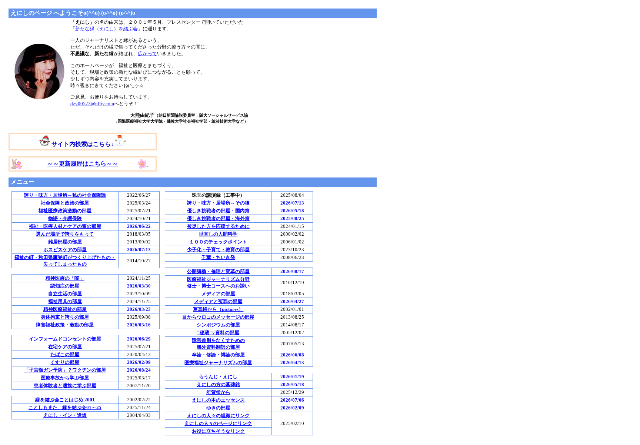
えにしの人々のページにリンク (218, 423)
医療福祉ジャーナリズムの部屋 (218, 362)
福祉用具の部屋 (65, 301)
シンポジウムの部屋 (218, 325)
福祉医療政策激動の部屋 (65, 210)
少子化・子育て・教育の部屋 (218, 249)
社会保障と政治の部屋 (65, 203)
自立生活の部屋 (65, 293)
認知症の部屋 (64, 286)
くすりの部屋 (64, 362)
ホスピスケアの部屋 (65, 249)
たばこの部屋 (64, 354)
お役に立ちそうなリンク (218, 431)
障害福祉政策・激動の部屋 (65, 325)
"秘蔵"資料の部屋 (218, 332)
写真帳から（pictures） (218, 309)
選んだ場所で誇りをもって (65, 234)
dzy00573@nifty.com (92, 103)
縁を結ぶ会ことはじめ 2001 (65, 399)
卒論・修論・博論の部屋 (218, 355)
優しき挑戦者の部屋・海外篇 (218, 218)
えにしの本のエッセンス (218, 400)
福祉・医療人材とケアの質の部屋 (65, 226)
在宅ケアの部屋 (65, 346)
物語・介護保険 (65, 218)
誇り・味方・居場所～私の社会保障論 (65, 195)
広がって (147, 53)
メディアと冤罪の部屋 (218, 301)
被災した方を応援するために (218, 226)
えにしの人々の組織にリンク (218, 415)
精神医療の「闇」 (65, 278)
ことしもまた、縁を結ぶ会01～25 (65, 407)
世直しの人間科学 (218, 234)
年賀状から (218, 392)
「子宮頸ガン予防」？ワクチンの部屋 (65, 370)
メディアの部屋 (218, 293)
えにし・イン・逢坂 (65, 415)
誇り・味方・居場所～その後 (218, 203)
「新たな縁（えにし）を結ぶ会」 (106, 28)
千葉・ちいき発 (218, 257)
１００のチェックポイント (218, 242)
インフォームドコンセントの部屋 (65, 339)
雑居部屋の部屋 (65, 242)
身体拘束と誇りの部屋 (65, 317)
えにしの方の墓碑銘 (218, 384)
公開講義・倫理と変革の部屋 (218, 271)
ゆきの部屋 (218, 408)
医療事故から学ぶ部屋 (65, 378)
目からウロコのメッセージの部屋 (218, 317)
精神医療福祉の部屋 (65, 309)
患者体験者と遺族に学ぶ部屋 (65, 385)
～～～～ (82, 163)
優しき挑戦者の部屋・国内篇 (218, 210)
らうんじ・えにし (218, 376)
